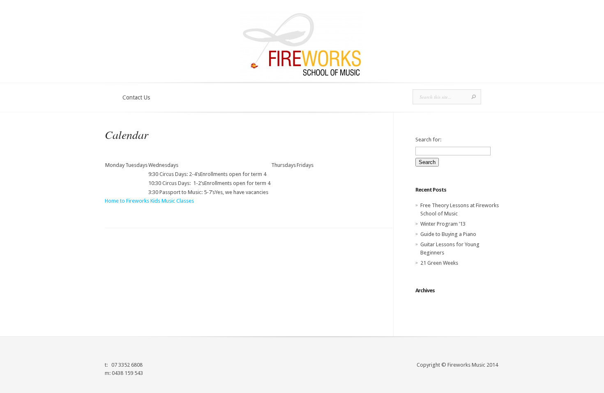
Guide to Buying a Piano (448, 234)
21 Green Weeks (439, 263)
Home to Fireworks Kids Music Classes (149, 201)
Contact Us (136, 97)
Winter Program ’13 (443, 224)
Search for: (428, 139)
